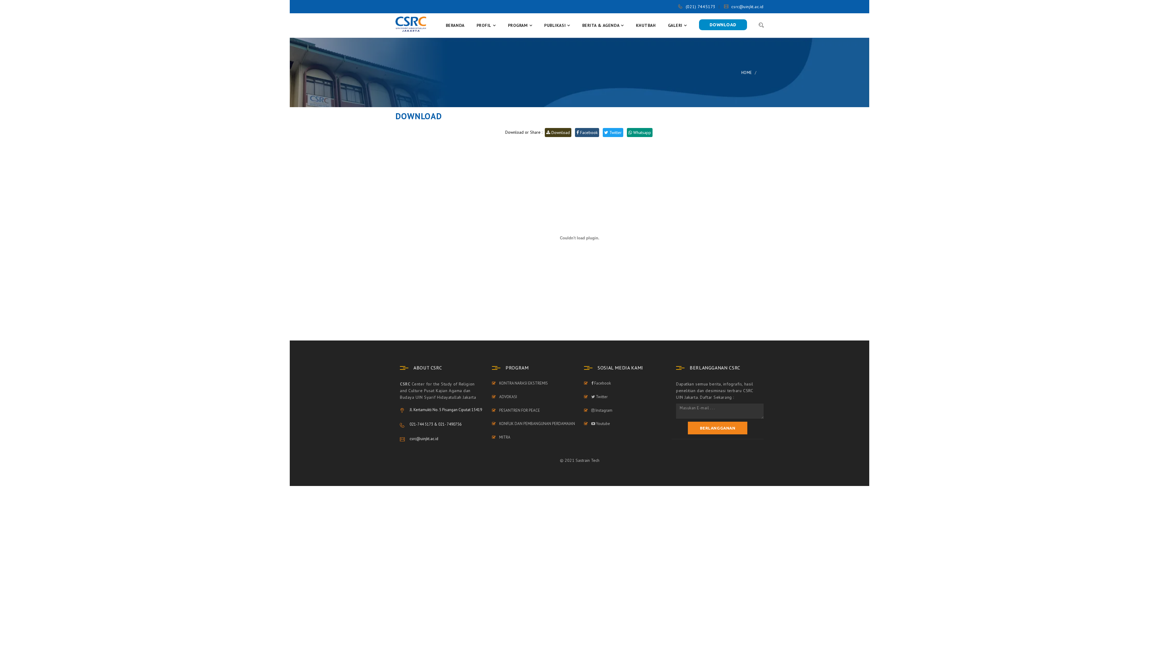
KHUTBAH (646, 25)
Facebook (588, 132)
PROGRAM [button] (518, 25)
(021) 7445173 (701, 6)
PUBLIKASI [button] (555, 25)
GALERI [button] (675, 25)
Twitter (615, 132)
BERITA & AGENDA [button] (600, 25)
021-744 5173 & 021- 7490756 (435, 424)
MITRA (504, 437)
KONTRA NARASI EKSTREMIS (523, 383)
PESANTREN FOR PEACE (519, 410)
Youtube (602, 423)
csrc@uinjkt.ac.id (747, 6)
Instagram (603, 410)
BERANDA (455, 25)
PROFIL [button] (484, 25)
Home (746, 72)
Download (723, 24)
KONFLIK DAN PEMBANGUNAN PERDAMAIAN (537, 423)
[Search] (758, 25)
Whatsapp (641, 132)
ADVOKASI (508, 396)
